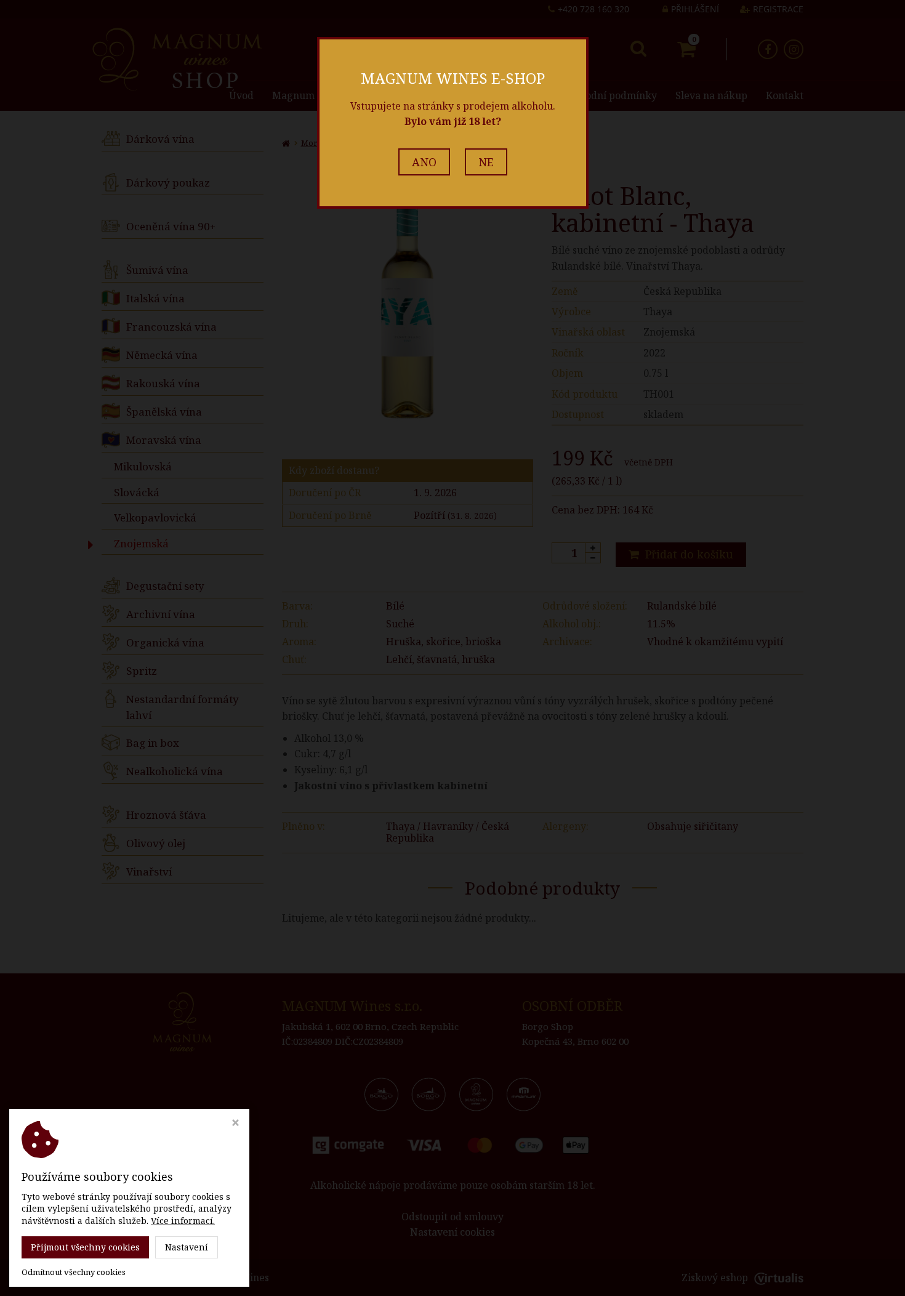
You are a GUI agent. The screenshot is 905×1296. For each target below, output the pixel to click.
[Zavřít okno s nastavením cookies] (235, 1124)
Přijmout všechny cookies (85, 1247)
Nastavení (186, 1247)
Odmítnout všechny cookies (74, 1272)
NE (486, 162)
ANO (424, 162)
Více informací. (183, 1220)
